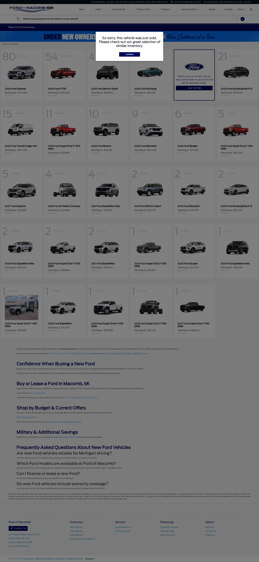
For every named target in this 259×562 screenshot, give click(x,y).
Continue (129, 54)
